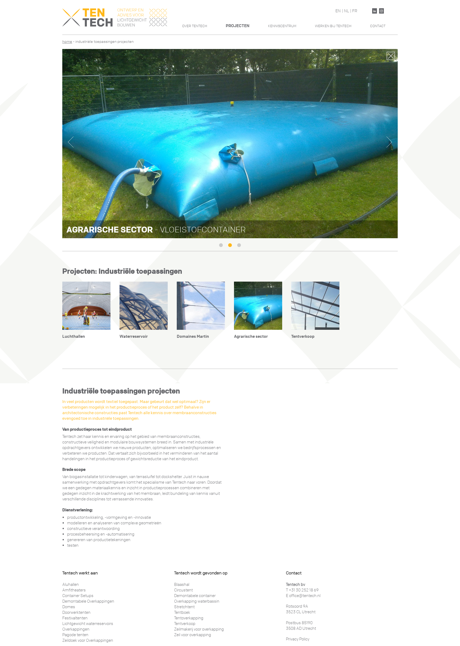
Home (67, 41)
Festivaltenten (75, 618)
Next (389, 142)
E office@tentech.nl (303, 595)
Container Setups (77, 595)
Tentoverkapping (188, 618)
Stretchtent (184, 607)
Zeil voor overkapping (192, 634)
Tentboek (182, 612)
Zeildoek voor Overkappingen (87, 640)
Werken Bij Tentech (333, 26)
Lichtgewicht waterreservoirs (87, 623)
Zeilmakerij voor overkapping (199, 629)
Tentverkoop (184, 623)
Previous (71, 142)
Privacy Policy (297, 639)
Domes (68, 607)
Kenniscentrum (282, 26)
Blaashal (181, 584)
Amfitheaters (74, 590)
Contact (377, 26)
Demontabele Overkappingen (88, 601)
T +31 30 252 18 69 (302, 590)
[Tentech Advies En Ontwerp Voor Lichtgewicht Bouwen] (114, 17)
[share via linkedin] (374, 11)
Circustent (183, 590)
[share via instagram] (381, 11)
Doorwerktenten (76, 612)
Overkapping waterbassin (196, 601)
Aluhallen (70, 584)
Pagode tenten (75, 634)
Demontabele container (195, 595)
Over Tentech (194, 26)
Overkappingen (75, 629)
